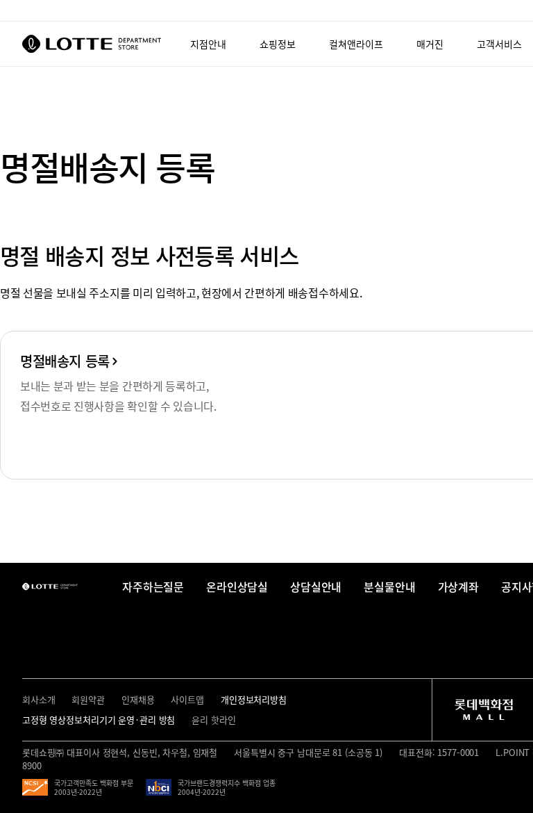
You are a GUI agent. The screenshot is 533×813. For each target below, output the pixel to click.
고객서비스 (499, 44)
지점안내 (208, 44)
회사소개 (38, 699)
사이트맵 (187, 699)
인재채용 (137, 699)
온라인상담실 (237, 586)
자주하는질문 (153, 586)
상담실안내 (315, 586)
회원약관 (87, 699)
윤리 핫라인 (213, 719)
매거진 (429, 44)
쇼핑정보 (278, 44)
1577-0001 (456, 752)
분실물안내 (389, 586)
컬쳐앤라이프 (356, 44)
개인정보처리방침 (254, 699)
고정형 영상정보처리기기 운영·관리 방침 (98, 719)
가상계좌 (458, 586)
